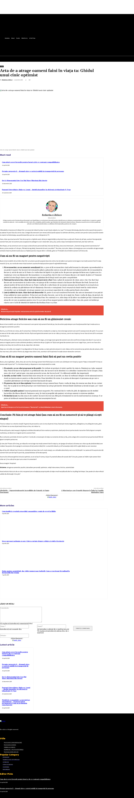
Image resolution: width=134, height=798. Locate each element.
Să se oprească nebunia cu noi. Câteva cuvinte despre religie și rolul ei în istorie (33, 541)
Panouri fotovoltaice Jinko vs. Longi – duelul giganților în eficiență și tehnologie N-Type (36, 190)
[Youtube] (52, 45)
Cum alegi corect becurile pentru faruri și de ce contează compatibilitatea (31, 162)
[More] (100, 84)
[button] (51, 50)
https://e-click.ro (52, 217)
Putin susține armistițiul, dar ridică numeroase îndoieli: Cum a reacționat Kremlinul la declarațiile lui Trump (36, 572)
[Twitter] (48, 45)
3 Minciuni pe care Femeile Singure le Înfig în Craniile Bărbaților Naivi (82, 491)
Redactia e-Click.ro (7, 80)
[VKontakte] (11, 733)
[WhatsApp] (93, 85)
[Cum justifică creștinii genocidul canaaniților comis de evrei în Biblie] (92, 523)
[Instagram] (4, 733)
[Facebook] (44, 45)
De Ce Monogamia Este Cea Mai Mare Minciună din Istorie (24, 181)
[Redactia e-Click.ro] (52, 206)
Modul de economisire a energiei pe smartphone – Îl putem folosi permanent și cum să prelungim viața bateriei (16, 702)
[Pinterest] (86, 85)
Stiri (1, 66)
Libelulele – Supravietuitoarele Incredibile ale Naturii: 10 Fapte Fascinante (24, 491)
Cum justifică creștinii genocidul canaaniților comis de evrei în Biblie (29, 511)
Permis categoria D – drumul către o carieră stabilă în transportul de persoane (33, 171)
